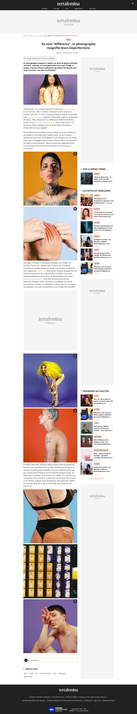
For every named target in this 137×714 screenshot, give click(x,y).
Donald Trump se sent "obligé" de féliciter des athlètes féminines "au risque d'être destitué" (102, 256)
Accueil (25, 35)
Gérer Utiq (97, 700)
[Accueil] (68, 3)
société (44, 8)
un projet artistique (35, 117)
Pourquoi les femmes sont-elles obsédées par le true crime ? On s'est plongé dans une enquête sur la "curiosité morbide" (104, 230)
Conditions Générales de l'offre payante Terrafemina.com (64, 700)
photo (55, 673)
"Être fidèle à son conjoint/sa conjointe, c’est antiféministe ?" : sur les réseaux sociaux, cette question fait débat (104, 203)
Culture (56, 8)
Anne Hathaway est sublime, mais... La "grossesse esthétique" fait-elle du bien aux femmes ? (102, 444)
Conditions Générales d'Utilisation (40, 697)
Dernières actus (32, 35)
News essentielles (45, 673)
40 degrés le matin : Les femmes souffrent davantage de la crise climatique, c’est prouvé (102, 243)
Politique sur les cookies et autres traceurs (92, 697)
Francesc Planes (68, 109)
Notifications (88, 700)
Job (67, 8)
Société (40, 35)
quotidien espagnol (44, 122)
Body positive (28, 676)
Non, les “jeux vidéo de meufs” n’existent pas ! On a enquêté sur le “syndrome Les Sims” (103, 402)
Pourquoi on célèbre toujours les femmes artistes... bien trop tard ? (103, 428)
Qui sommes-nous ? (58, 697)
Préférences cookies (108, 700)
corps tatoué (42, 271)
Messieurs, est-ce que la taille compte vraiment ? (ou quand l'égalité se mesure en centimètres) (103, 270)
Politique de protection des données (33, 700)
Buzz (25, 673)
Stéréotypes (62, 673)
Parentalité (78, 8)
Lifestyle (92, 8)
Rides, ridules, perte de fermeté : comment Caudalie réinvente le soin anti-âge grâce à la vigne (103, 457)
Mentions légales (72, 697)
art (37, 673)
